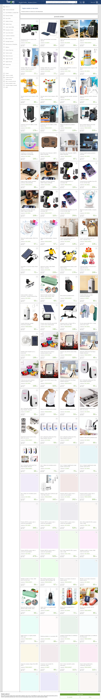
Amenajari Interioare (9, 41)
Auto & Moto (8, 18)
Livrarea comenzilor (9, 77)
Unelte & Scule (8, 24)
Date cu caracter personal (10, 81)
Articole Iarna (8, 64)
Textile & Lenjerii (8, 53)
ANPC (6, 87)
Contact (7, 73)
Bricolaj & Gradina (23, 2)
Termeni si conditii (9, 75)
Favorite (7, 67)
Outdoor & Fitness (9, 21)
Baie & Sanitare (8, 38)
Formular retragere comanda (11, 85)
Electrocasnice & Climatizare (11, 44)
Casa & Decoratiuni (9, 32)
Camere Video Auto (9, 50)
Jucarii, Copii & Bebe (9, 27)
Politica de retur (8, 79)
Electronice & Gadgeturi (11, 12)
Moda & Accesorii (9, 55)
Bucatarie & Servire (32, 2)
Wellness (7, 47)
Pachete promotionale (9, 9)
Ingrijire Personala (9, 58)
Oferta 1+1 (7, 6)
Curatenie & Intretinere (9, 35)
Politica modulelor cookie (10, 83)
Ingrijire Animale (8, 61)
